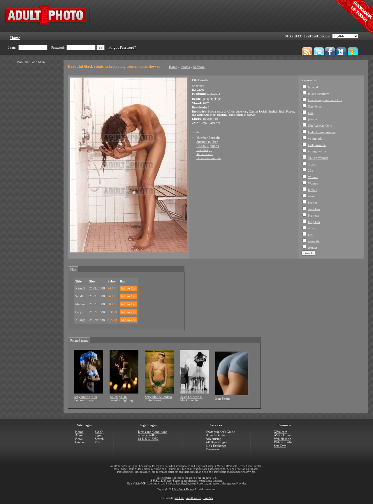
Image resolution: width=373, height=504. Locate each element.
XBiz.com (280, 431)
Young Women (318, 157)
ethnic (312, 196)
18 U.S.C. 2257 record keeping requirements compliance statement (186, 480)
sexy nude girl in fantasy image (85, 398)
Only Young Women (322, 132)
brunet (312, 202)
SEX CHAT (293, 36)
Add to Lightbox (207, 145)
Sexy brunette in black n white (191, 398)
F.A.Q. (99, 431)
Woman (313, 177)
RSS (97, 442)
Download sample (208, 158)
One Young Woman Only (325, 100)
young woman (318, 151)
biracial (313, 87)
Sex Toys (280, 445)
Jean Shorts (222, 398)
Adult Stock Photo (182, 489)
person (312, 119)
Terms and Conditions (152, 431)
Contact (80, 442)
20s (310, 170)
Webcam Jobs (283, 442)
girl (310, 234)
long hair (314, 222)
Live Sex (208, 498)
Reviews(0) (204, 150)
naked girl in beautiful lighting (121, 398)
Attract (312, 247)
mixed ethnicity (318, 93)
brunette (313, 215)
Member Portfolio (208, 137)
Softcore (199, 67)
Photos (185, 67)
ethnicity (314, 241)
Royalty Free (210, 118)
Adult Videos (193, 498)
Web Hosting (282, 438)
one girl (313, 228)
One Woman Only (320, 125)
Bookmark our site (317, 36)
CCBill (144, 483)
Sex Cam (179, 498)
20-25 (312, 164)
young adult (316, 138)
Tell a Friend (204, 154)
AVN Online (282, 435)
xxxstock (198, 85)
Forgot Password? (122, 47)
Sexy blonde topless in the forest (158, 398)
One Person (315, 106)
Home (173, 67)
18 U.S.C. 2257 (148, 438)
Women (313, 183)
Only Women (317, 145)
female (312, 190)
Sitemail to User (207, 141)
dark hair (314, 209)
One (311, 113)
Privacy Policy (147, 435)
